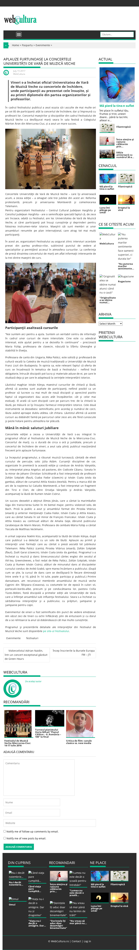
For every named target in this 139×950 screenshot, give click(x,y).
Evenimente (43, 45)
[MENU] (19, 34)
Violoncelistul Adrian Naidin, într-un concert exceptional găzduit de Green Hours (26, 655)
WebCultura (19, 74)
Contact (76, 941)
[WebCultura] (10, 33)
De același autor (33, 681)
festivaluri (32, 638)
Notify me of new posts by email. (26, 838)
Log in (87, 941)
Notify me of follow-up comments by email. (33, 831)
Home (15, 45)
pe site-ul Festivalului (56, 631)
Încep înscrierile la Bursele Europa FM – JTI (74, 652)
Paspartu (27, 45)
